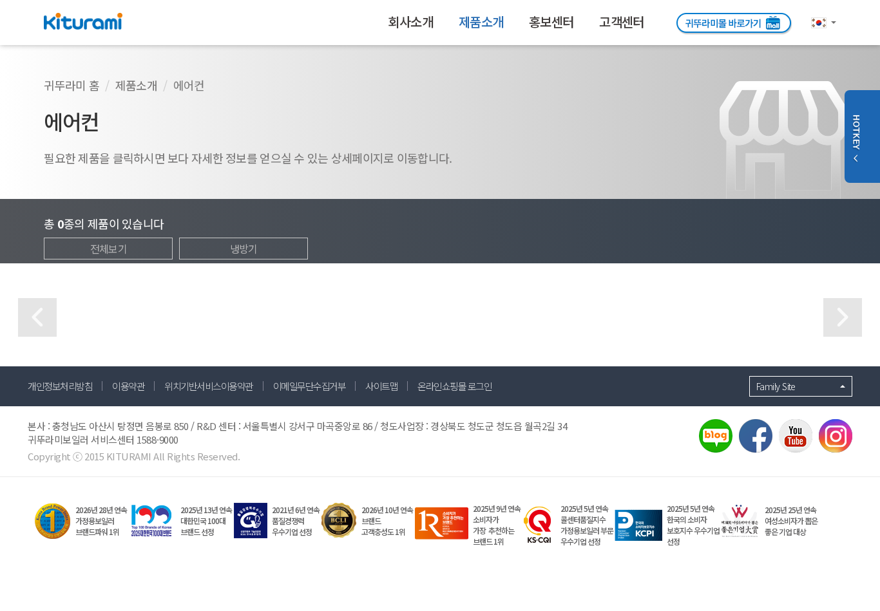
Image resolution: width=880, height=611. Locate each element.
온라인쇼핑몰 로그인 (454, 386)
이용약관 (128, 386)
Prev (37, 317)
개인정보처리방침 (60, 386)
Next (842, 317)
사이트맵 (381, 386)
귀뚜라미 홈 (71, 85)
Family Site (776, 386)
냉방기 (244, 248)
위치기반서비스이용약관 (208, 386)
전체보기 (108, 248)
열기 (856, 136)
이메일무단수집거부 (309, 386)
